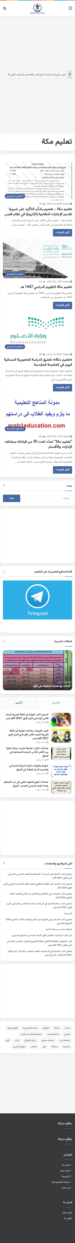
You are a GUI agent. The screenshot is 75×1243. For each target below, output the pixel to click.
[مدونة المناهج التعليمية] (37, 8)
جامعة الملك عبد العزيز (31, 1034)
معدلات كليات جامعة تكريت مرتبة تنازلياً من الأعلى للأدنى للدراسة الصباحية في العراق (27, 752)
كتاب (17, 1040)
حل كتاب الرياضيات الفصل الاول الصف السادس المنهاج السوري (42, 935)
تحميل (67, 1034)
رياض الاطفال (30, 1040)
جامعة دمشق (48, 1040)
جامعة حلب (64, 1040)
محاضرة (66, 1046)
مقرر (44, 1046)
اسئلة (57, 1028)
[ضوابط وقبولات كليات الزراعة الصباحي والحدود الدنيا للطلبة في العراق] (61, 771)
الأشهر (18, 703)
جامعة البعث (53, 1034)
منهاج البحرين (19, 1046)
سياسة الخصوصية (61, 1182)
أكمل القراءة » (62, 233)
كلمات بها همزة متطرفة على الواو (51, 686)
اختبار (67, 1028)
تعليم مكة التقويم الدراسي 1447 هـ (46, 287)
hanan (66, 204)
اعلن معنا (65, 1171)
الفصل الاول (12, 1028)
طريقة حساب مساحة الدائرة (59, 929)
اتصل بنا (66, 1165)
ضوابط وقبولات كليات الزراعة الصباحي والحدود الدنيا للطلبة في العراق (28, 768)
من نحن (66, 1188)
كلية (7, 1040)
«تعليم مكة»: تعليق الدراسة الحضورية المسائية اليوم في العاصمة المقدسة (38, 362)
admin (66, 436)
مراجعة (54, 1046)
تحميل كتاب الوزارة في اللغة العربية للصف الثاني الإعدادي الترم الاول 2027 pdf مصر (26, 716)
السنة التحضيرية (30, 1028)
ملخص (34, 1046)
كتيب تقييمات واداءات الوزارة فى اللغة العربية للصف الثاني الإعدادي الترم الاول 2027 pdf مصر (28, 735)
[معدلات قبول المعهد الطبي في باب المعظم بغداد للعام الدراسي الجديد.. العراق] (61, 787)
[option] (37, 670)
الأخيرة (56, 703)
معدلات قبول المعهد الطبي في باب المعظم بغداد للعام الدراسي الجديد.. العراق (26, 784)
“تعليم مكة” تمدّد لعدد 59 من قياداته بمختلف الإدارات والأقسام (38, 444)
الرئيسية (68, 913)
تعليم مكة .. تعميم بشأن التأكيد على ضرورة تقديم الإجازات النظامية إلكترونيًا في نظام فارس (38, 211)
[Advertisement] (37, 43)
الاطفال (46, 1028)
